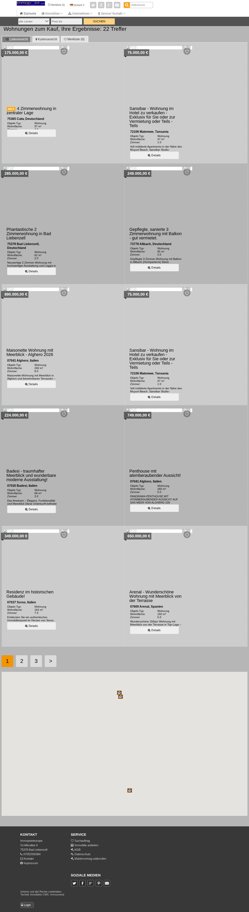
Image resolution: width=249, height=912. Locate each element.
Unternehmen (80, 13)
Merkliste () (76, 39)
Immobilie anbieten (86, 845)
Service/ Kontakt (111, 13)
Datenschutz (82, 854)
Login (27, 905)
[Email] (117, 5)
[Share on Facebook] (101, 5)
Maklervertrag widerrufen (90, 858)
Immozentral (57, 894)
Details (33, 133)
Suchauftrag (82, 840)
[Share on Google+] (109, 5)
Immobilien (52, 13)
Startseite (29, 13)
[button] (120, 696)
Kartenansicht (47, 39)
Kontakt (28, 858)
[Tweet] (93, 5)
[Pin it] (99, 883)
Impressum (30, 863)
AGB (77, 849)
